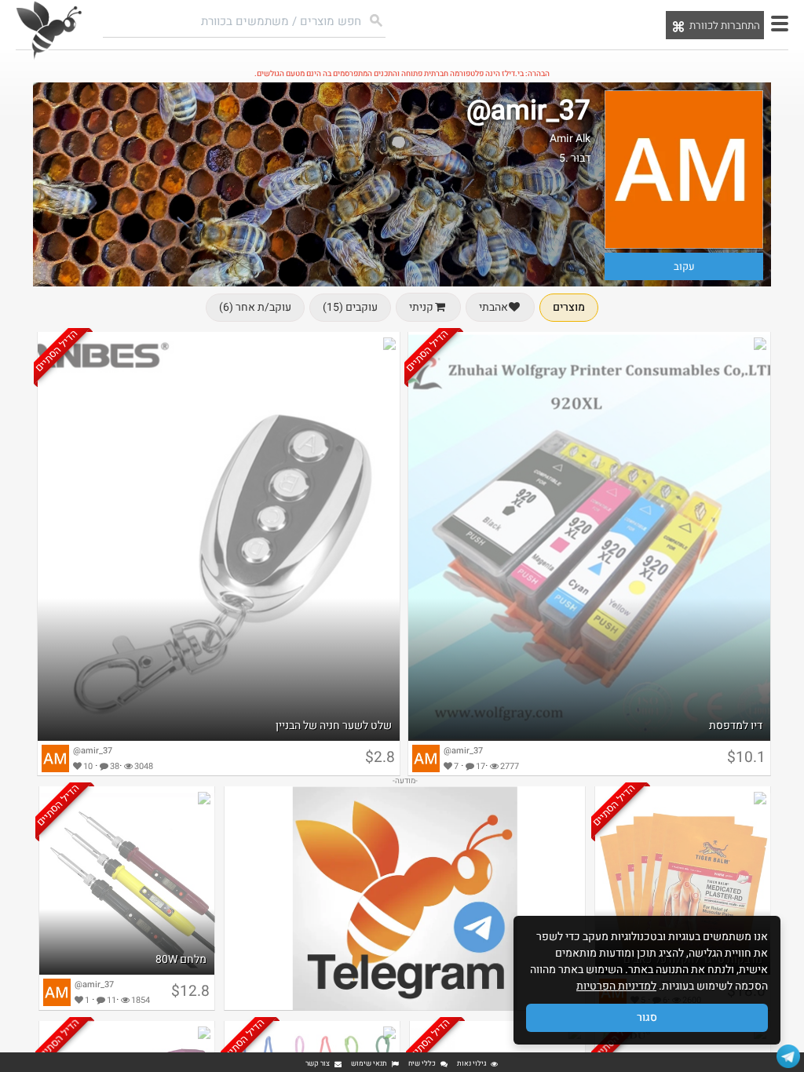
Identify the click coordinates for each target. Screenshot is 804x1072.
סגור (647, 1017)
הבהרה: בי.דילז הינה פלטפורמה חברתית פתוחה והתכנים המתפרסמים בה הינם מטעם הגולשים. (402, 73)
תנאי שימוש (369, 1064)
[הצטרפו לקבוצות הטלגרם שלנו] (788, 1056)
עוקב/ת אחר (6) (255, 307)
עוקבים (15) (350, 307)
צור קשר (317, 1064)
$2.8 (380, 757)
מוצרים (569, 307)
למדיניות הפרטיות (616, 986)
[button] (779, 23)
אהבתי (493, 307)
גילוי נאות (471, 1064)
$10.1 (746, 757)
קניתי (421, 307)
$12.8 (190, 991)
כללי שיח (422, 1064)
